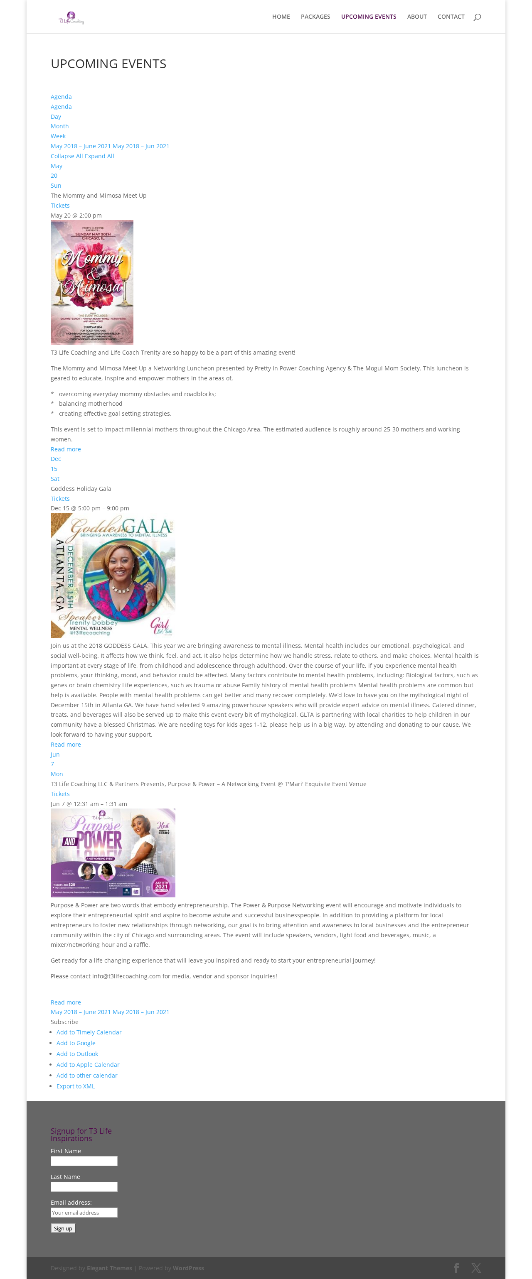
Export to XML (76, 1086)
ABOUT (417, 17)
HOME (281, 17)
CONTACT (451, 17)
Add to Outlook (77, 1054)
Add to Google (76, 1043)
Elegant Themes (109, 1268)
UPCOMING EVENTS (369, 17)
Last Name (65, 1177)
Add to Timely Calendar (89, 1032)
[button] (65, 1022)
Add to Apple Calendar (88, 1064)
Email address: (71, 1202)
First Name (66, 1151)
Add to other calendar (87, 1075)
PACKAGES (315, 17)
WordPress (188, 1268)
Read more (66, 449)
